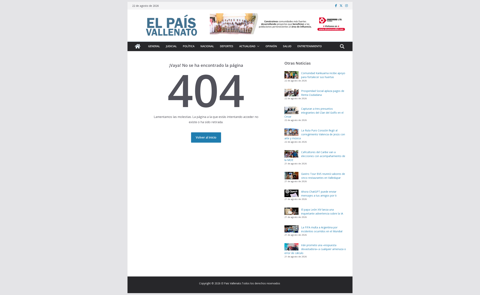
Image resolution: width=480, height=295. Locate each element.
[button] (257, 46)
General (154, 46)
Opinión (271, 46)
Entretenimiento (309, 46)
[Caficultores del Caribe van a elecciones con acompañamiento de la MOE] (291, 154)
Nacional (207, 46)
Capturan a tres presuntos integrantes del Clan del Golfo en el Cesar (314, 112)
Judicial (171, 46)
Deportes (226, 46)
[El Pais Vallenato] (138, 46)
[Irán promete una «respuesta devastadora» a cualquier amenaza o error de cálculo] (291, 247)
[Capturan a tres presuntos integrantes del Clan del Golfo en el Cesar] (291, 110)
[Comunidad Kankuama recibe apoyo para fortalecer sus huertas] (291, 75)
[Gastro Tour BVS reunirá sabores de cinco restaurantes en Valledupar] (291, 175)
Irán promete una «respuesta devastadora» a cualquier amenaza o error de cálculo (315, 249)
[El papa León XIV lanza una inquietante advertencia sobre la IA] (291, 211)
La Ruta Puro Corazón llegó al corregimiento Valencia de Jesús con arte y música (314, 134)
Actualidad (247, 46)
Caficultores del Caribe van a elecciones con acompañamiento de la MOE (314, 156)
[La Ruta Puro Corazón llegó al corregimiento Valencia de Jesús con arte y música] (291, 132)
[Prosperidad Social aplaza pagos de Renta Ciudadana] (291, 92)
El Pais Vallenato (231, 283)
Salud (287, 46)
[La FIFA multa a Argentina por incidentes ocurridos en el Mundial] (291, 229)
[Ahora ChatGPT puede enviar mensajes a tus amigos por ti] (291, 193)
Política (188, 46)
